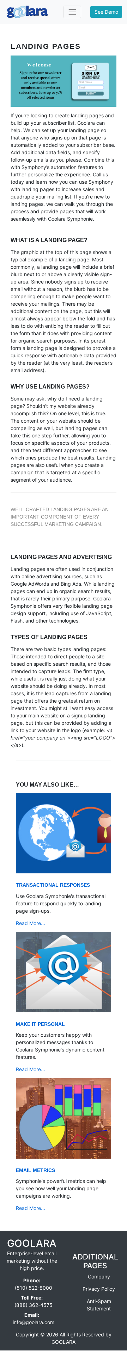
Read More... (30, 923)
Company (99, 1276)
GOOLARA (31, 1243)
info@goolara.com (33, 1322)
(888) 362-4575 (33, 1305)
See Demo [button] (106, 12)
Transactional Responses (53, 885)
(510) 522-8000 (33, 1288)
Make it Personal (40, 1024)
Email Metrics (35, 1170)
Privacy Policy (99, 1289)
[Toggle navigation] (72, 12)
